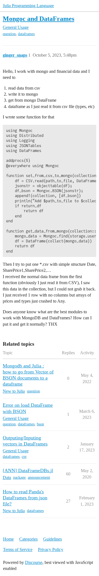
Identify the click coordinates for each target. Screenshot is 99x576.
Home (8, 539)
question (9, 34)
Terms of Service (17, 549)
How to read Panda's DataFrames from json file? (25, 497)
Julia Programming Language (28, 5)
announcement (39, 477)
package (19, 477)
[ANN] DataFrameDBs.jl (28, 470)
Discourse (33, 562)
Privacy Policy (50, 549)
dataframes (26, 34)
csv (24, 457)
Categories (28, 539)
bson (40, 424)
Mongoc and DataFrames (38, 18)
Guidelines (52, 539)
